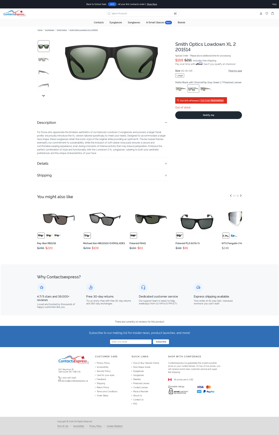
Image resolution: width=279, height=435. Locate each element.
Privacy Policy (95, 426)
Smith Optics (62, 30)
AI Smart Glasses (158, 22)
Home (40, 30)
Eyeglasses (116, 22)
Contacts (99, 22)
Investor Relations (114, 426)
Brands (181, 22)
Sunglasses (134, 22)
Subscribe (161, 342)
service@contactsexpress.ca (74, 381)
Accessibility (78, 426)
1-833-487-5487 (68, 378)
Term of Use (62, 426)
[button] (102, 122)
